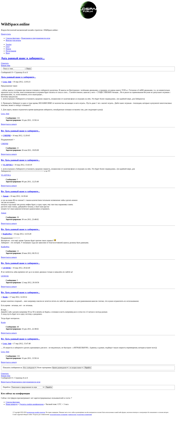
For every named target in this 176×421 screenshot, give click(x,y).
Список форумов (13, 38)
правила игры (72, 414)
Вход (8, 53)
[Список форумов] (88, 18)
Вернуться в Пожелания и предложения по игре (20, 382)
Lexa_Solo (7, 82)
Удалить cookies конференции (31, 404)
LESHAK (7, 268)
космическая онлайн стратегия (36, 412)
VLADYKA (8, 165)
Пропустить (6, 34)
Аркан (5, 196)
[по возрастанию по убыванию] (80, 368)
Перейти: (6, 387)
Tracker (8, 44)
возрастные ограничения (84, 414)
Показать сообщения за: (13, 368)
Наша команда (11, 404)
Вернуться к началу (9, 124)
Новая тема (5, 65)
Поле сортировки (44, 368)
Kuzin (5, 297)
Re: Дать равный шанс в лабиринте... (20, 131)
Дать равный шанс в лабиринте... (23, 58)
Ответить (5, 63)
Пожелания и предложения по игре (35, 38)
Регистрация (11, 51)
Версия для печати (13, 40)
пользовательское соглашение (59, 414)
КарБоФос (7, 234)
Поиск (8, 49)
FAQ (8, 47)
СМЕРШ (7, 135)
